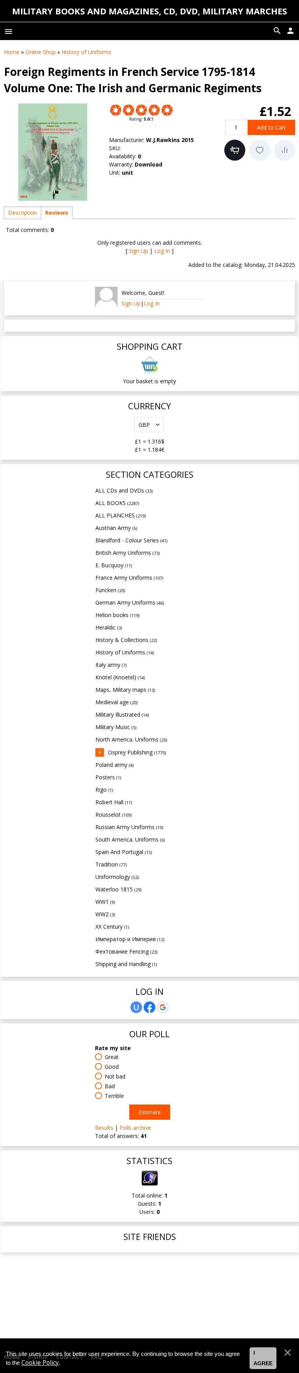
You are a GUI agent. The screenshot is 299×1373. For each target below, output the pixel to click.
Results (104, 1127)
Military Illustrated (122, 714)
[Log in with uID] (136, 1007)
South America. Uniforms (130, 839)
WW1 (105, 901)
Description (22, 212)
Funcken (110, 590)
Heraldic (108, 627)
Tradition (111, 864)
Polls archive (135, 1127)
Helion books (117, 615)
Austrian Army (116, 527)
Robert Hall (113, 802)
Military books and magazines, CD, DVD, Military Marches (149, 11)
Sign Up (138, 250)
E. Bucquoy (113, 565)
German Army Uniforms (129, 602)
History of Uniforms (124, 652)
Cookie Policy (40, 1363)
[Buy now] (234, 150)
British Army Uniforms (127, 552)
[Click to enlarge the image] (52, 152)
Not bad (115, 1076)
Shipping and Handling (126, 964)
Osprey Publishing (137, 752)
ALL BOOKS (117, 503)
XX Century (112, 926)
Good (112, 1066)
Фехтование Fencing (126, 951)
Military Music (115, 727)
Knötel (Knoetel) (120, 677)
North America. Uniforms (131, 739)
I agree (263, 1358)
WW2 (105, 914)
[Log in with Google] (163, 1007)
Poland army (114, 764)
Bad (110, 1086)
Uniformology (117, 876)
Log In (162, 250)
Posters (108, 777)
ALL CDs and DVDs (124, 490)
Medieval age (116, 702)
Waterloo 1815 (118, 889)
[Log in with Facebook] (149, 1007)
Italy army (111, 664)
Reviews (56, 212)
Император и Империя (129, 939)
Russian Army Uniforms (129, 827)
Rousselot (113, 814)
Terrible (114, 1095)
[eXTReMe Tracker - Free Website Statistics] (150, 1183)
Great (112, 1057)
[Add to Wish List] (259, 150)
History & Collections (126, 640)
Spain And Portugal (123, 852)
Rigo (104, 789)
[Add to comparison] (284, 150)
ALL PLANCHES (120, 515)
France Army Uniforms (129, 577)
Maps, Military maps (125, 689)
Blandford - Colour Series (131, 540)
